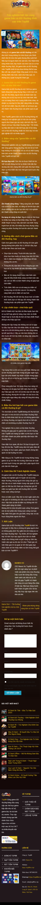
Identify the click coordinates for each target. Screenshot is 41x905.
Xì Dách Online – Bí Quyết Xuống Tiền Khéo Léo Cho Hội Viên (22, 776)
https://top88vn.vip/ (28, 867)
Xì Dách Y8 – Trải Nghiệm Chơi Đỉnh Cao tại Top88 (23, 726)
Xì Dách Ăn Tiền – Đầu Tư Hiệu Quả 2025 (21, 711)
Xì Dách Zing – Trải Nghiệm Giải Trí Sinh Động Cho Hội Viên (23, 740)
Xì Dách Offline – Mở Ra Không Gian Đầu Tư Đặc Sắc (23, 755)
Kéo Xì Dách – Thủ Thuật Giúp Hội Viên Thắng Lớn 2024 (23, 747)
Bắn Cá (20, 12)
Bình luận (8, 632)
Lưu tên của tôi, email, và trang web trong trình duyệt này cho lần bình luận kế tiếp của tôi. (20, 685)
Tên (6, 651)
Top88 (4, 800)
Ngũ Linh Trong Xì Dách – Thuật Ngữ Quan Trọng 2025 (22, 762)
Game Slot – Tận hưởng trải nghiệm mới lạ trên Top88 (11, 607)
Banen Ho (29, 860)
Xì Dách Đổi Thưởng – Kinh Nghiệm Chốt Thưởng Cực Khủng (23, 719)
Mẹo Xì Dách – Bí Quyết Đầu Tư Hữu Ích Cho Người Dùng (23, 733)
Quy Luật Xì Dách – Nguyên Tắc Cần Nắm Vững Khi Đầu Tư (22, 769)
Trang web (8, 672)
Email (7, 661)
